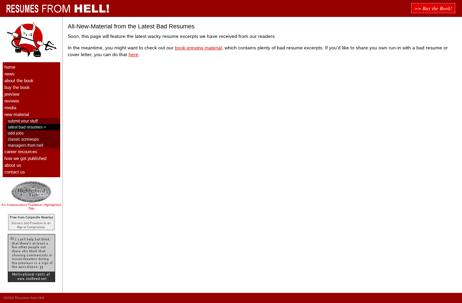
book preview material (198, 47)
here (133, 54)
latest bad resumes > (27, 127)
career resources (20, 151)
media (10, 107)
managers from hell (25, 145)
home (9, 67)
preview (11, 94)
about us (12, 165)
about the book (18, 80)
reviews (11, 100)
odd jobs (16, 133)
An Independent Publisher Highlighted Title (31, 206)
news (9, 73)
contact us (14, 171)
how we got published (25, 158)
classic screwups (23, 139)
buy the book (17, 87)
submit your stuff (23, 121)
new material (16, 114)
